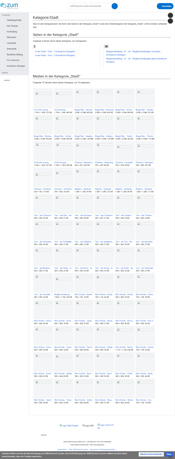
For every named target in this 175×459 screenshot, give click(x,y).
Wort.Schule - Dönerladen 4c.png (124, 294)
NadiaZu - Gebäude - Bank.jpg (84, 189)
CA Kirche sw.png (41, 162)
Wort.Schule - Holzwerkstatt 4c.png (43, 321)
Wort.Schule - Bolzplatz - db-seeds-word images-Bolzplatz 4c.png (104, 294)
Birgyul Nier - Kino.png (104, 110)
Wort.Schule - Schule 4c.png (145, 347)
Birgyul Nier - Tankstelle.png (124, 136)
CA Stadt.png (60, 110)
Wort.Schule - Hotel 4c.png (63, 321)
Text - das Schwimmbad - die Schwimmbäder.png (104, 215)
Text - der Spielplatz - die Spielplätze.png (104, 242)
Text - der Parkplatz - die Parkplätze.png (84, 242)
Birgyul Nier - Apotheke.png (84, 110)
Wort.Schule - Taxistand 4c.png (43, 400)
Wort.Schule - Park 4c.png (84, 347)
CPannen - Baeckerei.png (84, 162)
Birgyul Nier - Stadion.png (104, 136)
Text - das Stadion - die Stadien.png (124, 215)
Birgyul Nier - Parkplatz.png (145, 110)
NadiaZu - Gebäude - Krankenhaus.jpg (124, 189)
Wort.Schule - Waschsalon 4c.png (104, 400)
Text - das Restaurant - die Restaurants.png (84, 215)
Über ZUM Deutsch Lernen (78, 449)
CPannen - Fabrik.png (104, 162)
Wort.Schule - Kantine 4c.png (104, 321)
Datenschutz (62, 449)
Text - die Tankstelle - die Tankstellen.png (145, 268)
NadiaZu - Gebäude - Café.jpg (104, 189)
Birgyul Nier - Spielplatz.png (84, 136)
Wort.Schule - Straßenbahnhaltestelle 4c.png (124, 373)
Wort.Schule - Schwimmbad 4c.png (43, 373)
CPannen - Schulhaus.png (43, 189)
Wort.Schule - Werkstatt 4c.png (124, 400)
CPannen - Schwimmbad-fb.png (63, 189)
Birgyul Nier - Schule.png (63, 136)
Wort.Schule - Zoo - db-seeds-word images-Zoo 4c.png (145, 400)
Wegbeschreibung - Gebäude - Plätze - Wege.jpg (63, 294)
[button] (151, 454)
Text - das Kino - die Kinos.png (63, 215)
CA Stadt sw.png (41, 110)
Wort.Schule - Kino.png (124, 321)
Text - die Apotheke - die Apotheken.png (145, 242)
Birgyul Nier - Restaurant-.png (43, 136)
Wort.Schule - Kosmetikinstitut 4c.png (43, 347)
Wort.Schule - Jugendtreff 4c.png (84, 321)
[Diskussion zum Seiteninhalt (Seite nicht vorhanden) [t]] (170, 15)
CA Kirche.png (60, 162)
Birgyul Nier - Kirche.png (124, 110)
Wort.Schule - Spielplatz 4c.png (63, 373)
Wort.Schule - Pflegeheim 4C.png (104, 347)
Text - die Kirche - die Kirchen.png (84, 268)
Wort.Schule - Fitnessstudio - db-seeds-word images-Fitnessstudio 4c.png (145, 294)
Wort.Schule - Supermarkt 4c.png (145, 373)
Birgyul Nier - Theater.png (145, 136)
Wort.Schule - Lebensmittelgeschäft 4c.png (63, 347)
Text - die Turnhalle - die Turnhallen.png (43, 294)
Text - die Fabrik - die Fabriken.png (63, 268)
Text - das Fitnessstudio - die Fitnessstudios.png (43, 215)
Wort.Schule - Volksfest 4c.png (84, 400)
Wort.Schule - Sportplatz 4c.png (104, 373)
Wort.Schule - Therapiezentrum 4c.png (63, 400)
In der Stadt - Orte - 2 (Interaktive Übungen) (55, 55)
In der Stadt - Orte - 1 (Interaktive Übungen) (55, 51)
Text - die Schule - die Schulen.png (104, 268)
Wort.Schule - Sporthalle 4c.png (84, 373)
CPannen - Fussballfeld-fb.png (124, 162)
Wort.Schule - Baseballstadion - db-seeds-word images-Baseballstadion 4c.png (84, 294)
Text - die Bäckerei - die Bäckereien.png (43, 268)
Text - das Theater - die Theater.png (145, 215)
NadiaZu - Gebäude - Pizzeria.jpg (145, 189)
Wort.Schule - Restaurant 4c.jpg (124, 347)
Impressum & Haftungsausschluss (103, 449)
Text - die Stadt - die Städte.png (124, 268)
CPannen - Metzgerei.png (145, 162)
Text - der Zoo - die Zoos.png (124, 242)
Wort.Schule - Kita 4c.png (145, 321)
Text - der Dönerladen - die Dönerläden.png (43, 242)
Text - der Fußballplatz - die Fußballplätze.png (63, 242)
